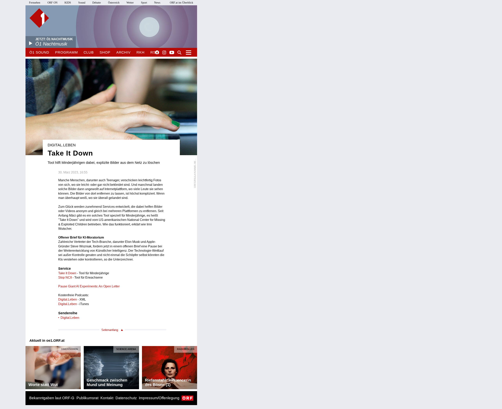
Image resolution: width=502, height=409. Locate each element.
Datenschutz (126, 398)
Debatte (96, 2)
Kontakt (106, 398)
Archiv (123, 52)
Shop (105, 52)
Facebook (157, 52)
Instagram (164, 53)
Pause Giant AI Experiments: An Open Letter (89, 286)
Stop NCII (65, 277)
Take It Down (67, 273)
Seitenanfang (109, 330)
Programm (66, 52)
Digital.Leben (67, 299)
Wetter (130, 2)
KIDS (68, 2)
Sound (81, 2)
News (157, 2)
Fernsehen (34, 2)
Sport (144, 2)
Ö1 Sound (39, 52)
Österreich (113, 2)
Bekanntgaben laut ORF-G (51, 398)
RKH (140, 52)
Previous (28, 366)
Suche (179, 53)
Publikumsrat (87, 398)
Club (89, 52)
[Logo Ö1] (39, 18)
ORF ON (52, 2)
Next (194, 366)
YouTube (171, 53)
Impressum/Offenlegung (159, 398)
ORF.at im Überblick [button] (181, 2)
